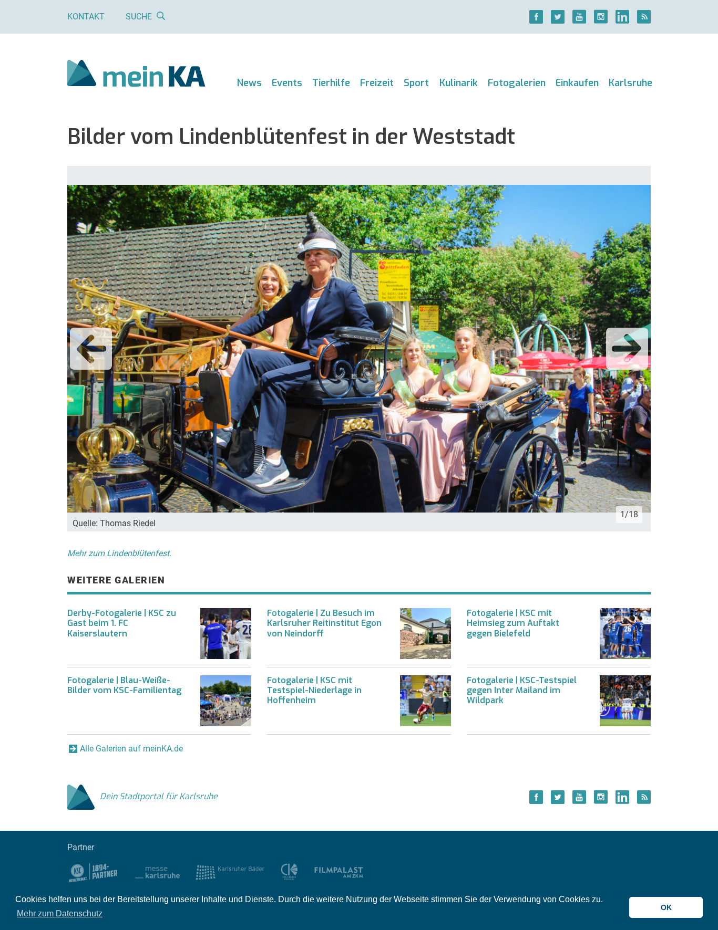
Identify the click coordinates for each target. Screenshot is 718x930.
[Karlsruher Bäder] (230, 871)
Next (627, 349)
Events (287, 83)
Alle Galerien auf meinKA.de (131, 749)
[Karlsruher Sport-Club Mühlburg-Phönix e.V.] (93, 871)
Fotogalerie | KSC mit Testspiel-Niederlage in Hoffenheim (314, 690)
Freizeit (377, 83)
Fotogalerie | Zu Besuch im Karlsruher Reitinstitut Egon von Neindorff (324, 623)
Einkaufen (577, 83)
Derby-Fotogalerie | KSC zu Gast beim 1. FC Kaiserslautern (121, 623)
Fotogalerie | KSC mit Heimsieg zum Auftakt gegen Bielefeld (513, 623)
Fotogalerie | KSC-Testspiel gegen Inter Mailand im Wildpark (522, 690)
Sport (416, 83)
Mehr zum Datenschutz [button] (59, 913)
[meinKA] (136, 75)
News (249, 83)
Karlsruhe (630, 83)
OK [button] (666, 907)
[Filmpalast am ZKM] (338, 871)
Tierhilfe (331, 83)
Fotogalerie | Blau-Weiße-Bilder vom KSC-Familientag (124, 685)
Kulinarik (458, 83)
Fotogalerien (517, 83)
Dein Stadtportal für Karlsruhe (159, 796)
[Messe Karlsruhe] (157, 871)
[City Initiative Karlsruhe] (289, 871)
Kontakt (86, 17)
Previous (91, 349)
